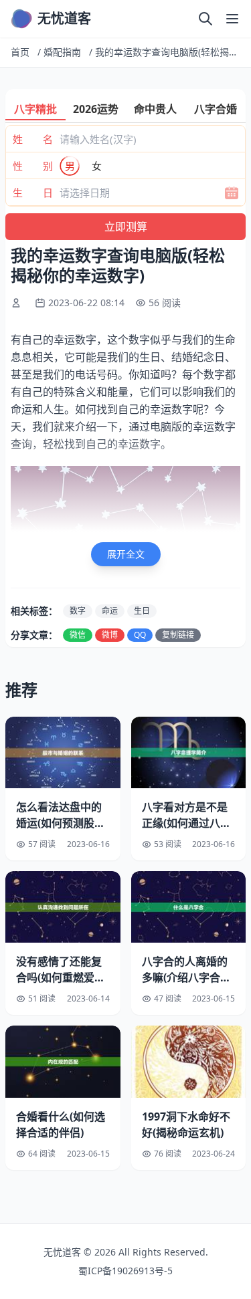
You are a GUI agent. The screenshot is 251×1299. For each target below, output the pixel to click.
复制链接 (178, 634)
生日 (142, 610)
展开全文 (126, 554)
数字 (78, 610)
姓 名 (33, 139)
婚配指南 (62, 51)
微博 (110, 634)
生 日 (33, 192)
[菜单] (232, 19)
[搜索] (205, 19)
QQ (140, 634)
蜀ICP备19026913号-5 (125, 1270)
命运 (110, 610)
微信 (78, 634)
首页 (20, 51)
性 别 (33, 165)
